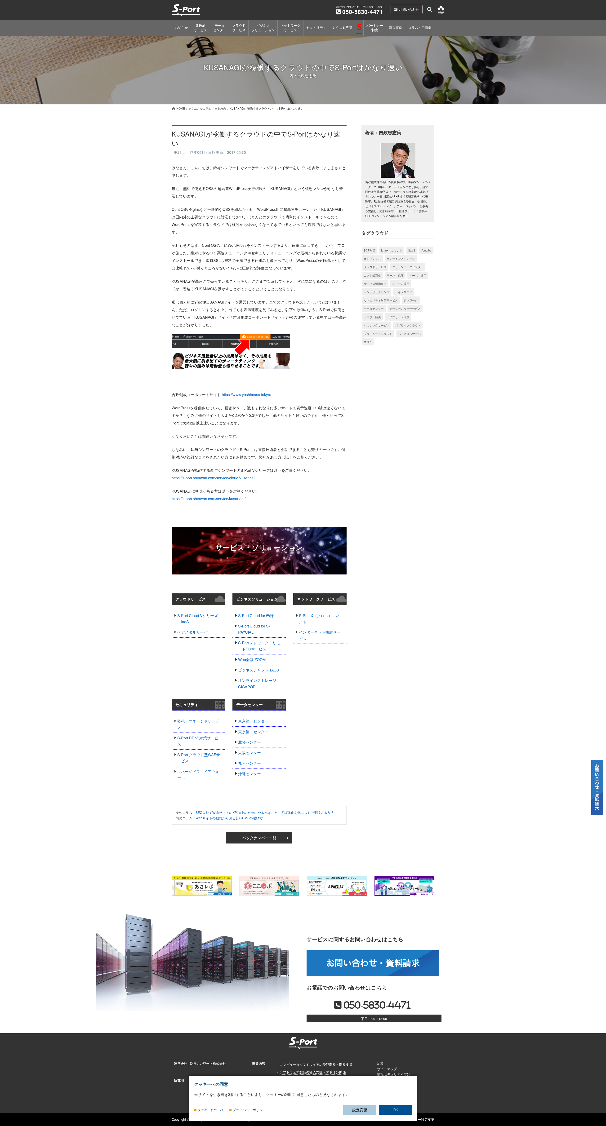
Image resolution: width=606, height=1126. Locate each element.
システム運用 (400, 284)
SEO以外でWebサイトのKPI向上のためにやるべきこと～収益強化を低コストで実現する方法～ (266, 812)
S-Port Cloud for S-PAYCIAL (254, 629)
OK (395, 1110)
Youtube (426, 250)
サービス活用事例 (375, 284)
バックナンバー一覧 (259, 837)
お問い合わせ (409, 9)
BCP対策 (369, 250)
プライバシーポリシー (249, 1110)
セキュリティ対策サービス (381, 300)
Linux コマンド (391, 250)
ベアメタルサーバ (192, 632)
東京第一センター (253, 721)
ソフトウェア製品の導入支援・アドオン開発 (313, 1072)
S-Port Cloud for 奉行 (256, 615)
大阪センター (249, 752)
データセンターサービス (405, 308)
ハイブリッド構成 (398, 317)
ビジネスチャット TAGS (258, 670)
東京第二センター (253, 731)
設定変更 (359, 1110)
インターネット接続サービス (320, 635)
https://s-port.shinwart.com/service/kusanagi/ (208, 498)
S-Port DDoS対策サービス (197, 741)
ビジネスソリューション (257, 599)
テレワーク (411, 300)
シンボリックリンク (376, 292)
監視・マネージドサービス (198, 724)
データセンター (249, 704)
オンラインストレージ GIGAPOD (257, 683)
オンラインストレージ (401, 258)
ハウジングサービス (376, 325)
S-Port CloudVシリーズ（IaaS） (197, 618)
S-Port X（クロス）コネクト (319, 618)
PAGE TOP (594, 1098)
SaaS (411, 250)
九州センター (249, 763)
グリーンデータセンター (407, 267)
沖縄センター (249, 773)
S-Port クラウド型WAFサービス (198, 758)
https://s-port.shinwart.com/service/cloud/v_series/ (213, 478)
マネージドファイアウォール (198, 774)
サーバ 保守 (395, 275)
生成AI (368, 342)
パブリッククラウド (408, 325)
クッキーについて (211, 1110)
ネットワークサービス (316, 599)
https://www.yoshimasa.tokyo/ (246, 394)
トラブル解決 (372, 317)
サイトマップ (387, 1068)
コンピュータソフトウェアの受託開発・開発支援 (316, 1064)
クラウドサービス (190, 599)
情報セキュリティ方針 (393, 1074)
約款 (380, 1063)
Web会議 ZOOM (252, 659)
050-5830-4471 (362, 12)
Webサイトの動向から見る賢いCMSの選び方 (229, 818)
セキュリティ (186, 704)
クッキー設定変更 (421, 1119)
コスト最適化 (372, 275)
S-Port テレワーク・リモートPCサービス (259, 646)
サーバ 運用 (417, 275)
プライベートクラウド (378, 333)
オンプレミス (372, 258)
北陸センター (249, 742)
